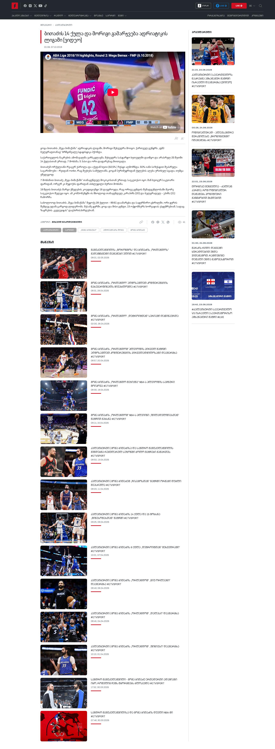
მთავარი (46, 25)
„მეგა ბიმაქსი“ (89, 230)
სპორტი (69, 230)
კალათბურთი (63, 25)
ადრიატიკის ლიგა (113, 230)
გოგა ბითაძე (137, 230)
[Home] (15, 6)
